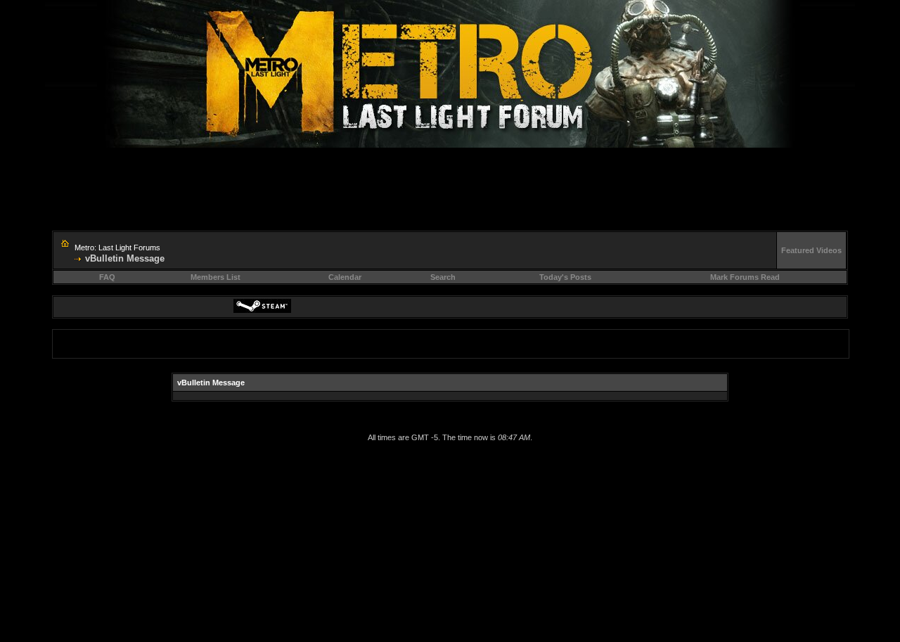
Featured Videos (811, 250)
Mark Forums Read (745, 277)
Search (443, 277)
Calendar (344, 277)
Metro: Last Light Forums (117, 247)
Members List (215, 277)
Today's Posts (565, 277)
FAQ (107, 277)
